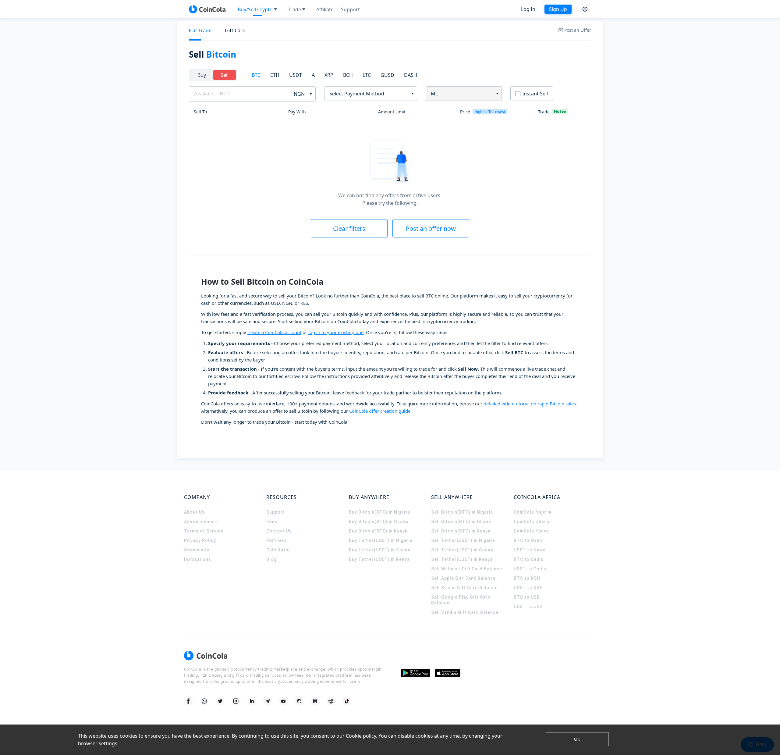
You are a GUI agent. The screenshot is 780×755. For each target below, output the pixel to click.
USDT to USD (528, 606)
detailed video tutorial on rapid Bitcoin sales (530, 404)
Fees (271, 521)
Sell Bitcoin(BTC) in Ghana (461, 521)
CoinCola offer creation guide (379, 411)
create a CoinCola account (274, 332)
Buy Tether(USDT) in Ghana (379, 549)
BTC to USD (527, 597)
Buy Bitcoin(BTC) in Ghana (378, 521)
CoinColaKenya (531, 531)
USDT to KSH (528, 587)
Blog (271, 559)
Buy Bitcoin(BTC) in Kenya (378, 531)
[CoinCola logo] (207, 9)
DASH (410, 75)
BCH (348, 75)
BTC (256, 75)
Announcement (201, 521)
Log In (528, 9)
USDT (295, 75)
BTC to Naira (528, 540)
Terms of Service (203, 531)
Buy (201, 75)
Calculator (278, 549)
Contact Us (279, 531)
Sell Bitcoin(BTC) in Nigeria (462, 512)
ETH (274, 75)
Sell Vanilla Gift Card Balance (464, 612)
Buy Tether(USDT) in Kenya (379, 559)
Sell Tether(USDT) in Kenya (462, 559)
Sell (225, 75)
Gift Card (235, 30)
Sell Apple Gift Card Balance (463, 578)
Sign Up (558, 9)
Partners (276, 540)
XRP (328, 75)
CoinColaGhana (532, 521)
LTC (367, 75)
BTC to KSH (527, 578)
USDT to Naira (530, 549)
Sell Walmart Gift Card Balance (466, 568)
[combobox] (368, 94)
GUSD (387, 75)
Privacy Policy (200, 540)
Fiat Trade (200, 30)
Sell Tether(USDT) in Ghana (462, 549)
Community (196, 549)
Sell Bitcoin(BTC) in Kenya (461, 531)
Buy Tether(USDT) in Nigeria (380, 540)
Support (275, 512)
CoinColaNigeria (532, 512)
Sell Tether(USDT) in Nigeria (463, 540)
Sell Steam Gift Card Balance (464, 587)
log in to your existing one (335, 332)
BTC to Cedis (529, 559)
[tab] (200, 30)
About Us (194, 512)
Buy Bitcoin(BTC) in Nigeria (379, 512)
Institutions (197, 559)
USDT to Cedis (530, 568)
